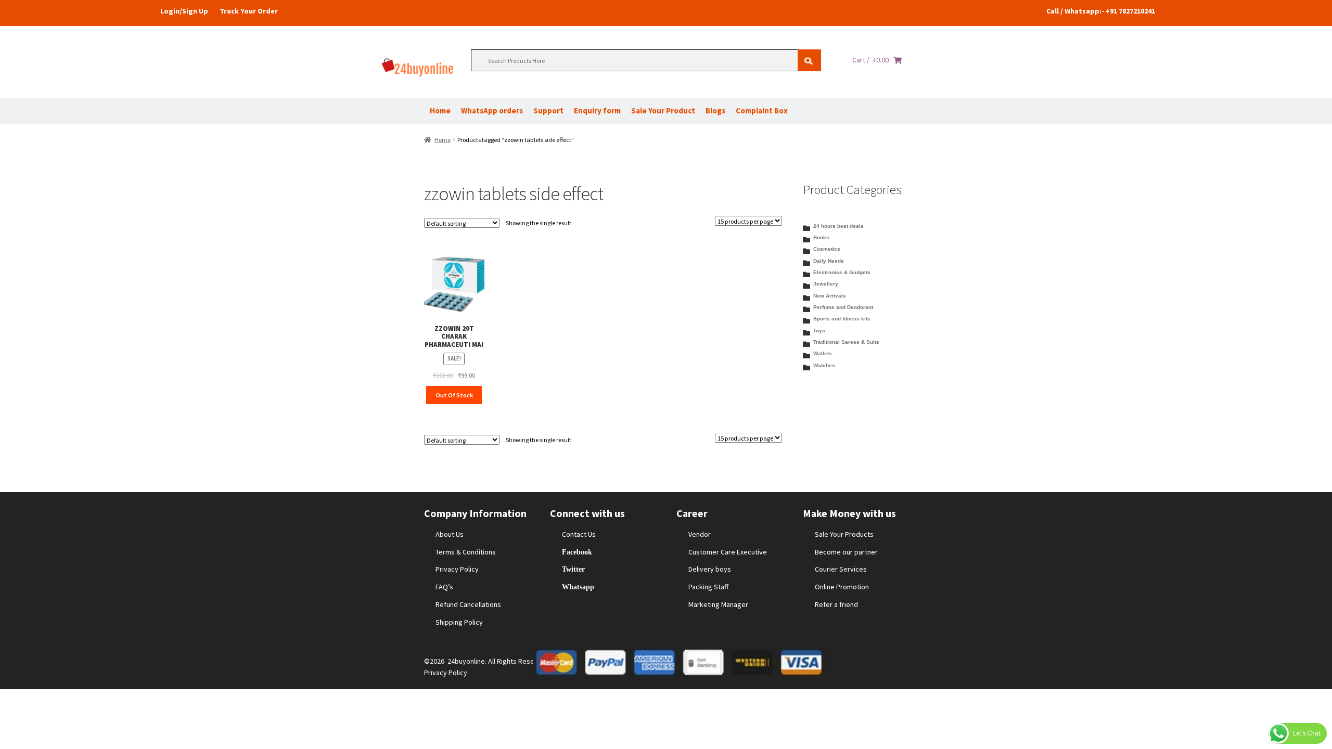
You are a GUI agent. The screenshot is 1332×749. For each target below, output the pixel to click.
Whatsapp (578, 586)
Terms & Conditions (466, 552)
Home (440, 110)
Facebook (577, 552)
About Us (450, 534)
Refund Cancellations (468, 604)
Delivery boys (709, 569)
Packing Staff (708, 586)
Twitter (573, 569)
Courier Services (841, 569)
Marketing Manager (718, 604)
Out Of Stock (454, 395)
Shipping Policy (459, 622)
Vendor (699, 534)
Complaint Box (762, 110)
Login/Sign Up (184, 11)
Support (548, 110)
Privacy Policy (457, 569)
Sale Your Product (663, 110)
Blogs (715, 110)
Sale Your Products (844, 534)
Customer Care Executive (727, 552)
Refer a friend (836, 604)
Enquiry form (597, 110)
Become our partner (846, 552)
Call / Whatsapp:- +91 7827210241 (1100, 11)
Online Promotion (842, 586)
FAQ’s (444, 586)
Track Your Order (249, 11)
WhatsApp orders (492, 110)
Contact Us (579, 534)
